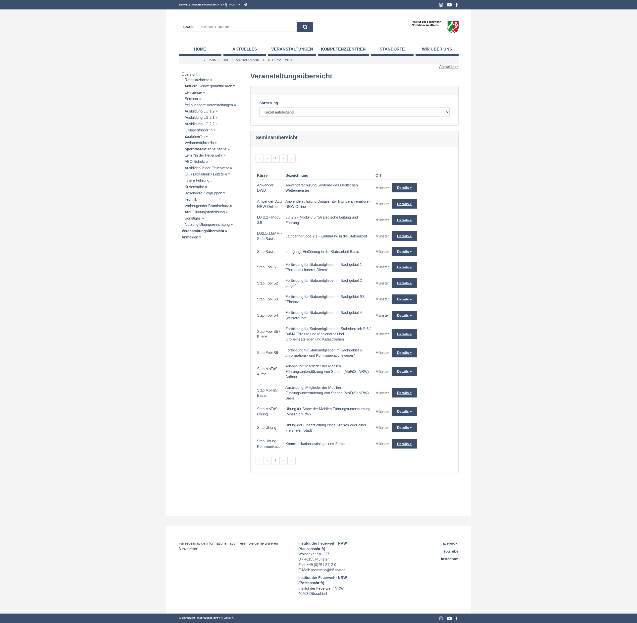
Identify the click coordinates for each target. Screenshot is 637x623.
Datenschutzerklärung (215, 618)
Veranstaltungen (292, 49)
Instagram (441, 5)
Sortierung (268, 103)
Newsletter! (189, 549)
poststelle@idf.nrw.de (328, 570)
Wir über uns (437, 49)
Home (200, 49)
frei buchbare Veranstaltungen (209, 105)
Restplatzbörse (197, 80)
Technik (191, 199)
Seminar (191, 99)
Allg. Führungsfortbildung (205, 212)
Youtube (449, 5)
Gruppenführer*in (198, 130)
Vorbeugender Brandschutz (207, 206)
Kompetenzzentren (343, 49)
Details (403, 188)
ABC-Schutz (195, 161)
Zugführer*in (195, 136)
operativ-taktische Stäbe (206, 149)
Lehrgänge (193, 92)
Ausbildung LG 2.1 (199, 117)
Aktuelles (244, 49)
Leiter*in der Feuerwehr (203, 155)
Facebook (457, 5)
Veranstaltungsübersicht (203, 231)
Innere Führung (197, 180)
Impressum (187, 618)
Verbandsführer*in (199, 143)
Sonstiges (193, 218)
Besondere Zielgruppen (203, 193)
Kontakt (235, 4)
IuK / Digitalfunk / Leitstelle (206, 174)
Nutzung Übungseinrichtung (207, 224)
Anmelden (447, 66)
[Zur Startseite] (435, 26)
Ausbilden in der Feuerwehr (207, 168)
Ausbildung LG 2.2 (199, 124)
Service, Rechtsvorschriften (202, 4)
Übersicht (189, 74)
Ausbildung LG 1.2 (199, 111)
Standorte (392, 49)
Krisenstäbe (194, 187)
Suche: (188, 27)
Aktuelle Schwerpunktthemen (208, 86)
